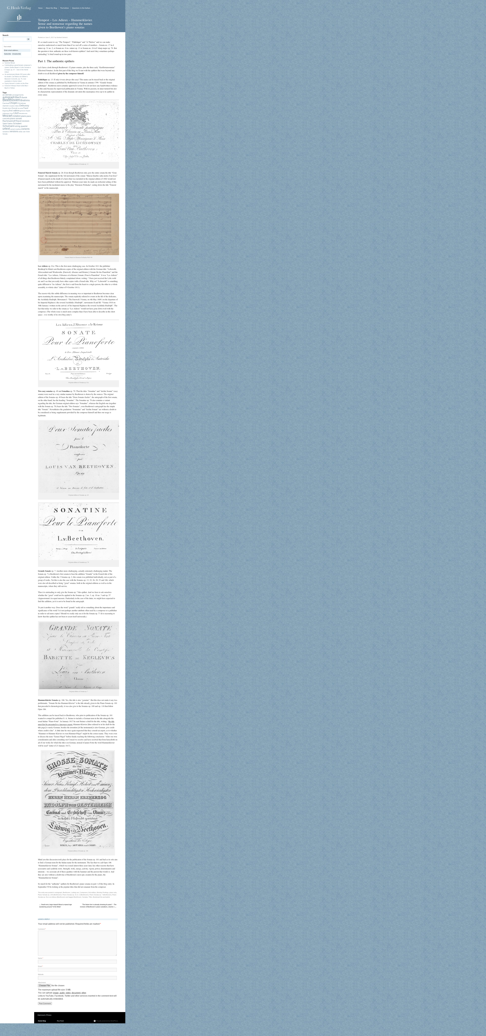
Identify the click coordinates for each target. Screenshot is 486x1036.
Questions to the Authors (81, 8)
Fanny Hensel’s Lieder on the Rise (16, 83)
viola (20, 132)
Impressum (41, 1015)
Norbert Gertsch (62, 37)
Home (40, 8)
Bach (18, 97)
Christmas (22, 103)
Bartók (24, 97)
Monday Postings (103, 892)
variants (25, 129)
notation (17, 116)
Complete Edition (14, 106)
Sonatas (85, 897)
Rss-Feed (60, 1021)
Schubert (17, 123)
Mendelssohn (23, 113)
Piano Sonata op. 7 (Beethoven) (100, 895)
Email (40, 966)
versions (14, 131)
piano (23, 116)
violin (24, 131)
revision (25, 121)
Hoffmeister (6, 113)
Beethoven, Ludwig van (71, 892)
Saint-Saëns (8, 124)
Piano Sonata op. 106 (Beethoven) (50, 895)
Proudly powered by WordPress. (107, 1021)
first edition (92, 892)
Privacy (48, 1015)
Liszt (16, 113)
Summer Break (10, 63)
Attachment (42, 982)
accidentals (7, 95)
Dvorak (14, 108)
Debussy (24, 105)
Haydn (28, 111)
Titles (90, 897)
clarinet (5, 106)
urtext (6, 128)
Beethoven (77, 897)
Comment (42, 929)
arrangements (18, 95)
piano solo (113, 892)
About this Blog (51, 8)
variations (6, 132)
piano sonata (16, 118)
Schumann (9, 126)
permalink (106, 897)
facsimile (20, 108)
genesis (22, 111)
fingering (6, 111)
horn (11, 113)
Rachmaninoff (9, 121)
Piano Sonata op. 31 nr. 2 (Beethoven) (76, 895)
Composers (84, 892)
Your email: (7, 46)
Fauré (25, 108)
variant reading (15, 129)
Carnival (6, 103)
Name (40, 958)
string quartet (21, 126)
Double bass (7, 108)
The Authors (64, 8)
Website (41, 974)
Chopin (13, 103)
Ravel (18, 121)
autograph (58, 892)
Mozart (7, 115)
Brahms (25, 100)
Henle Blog (42, 1021)
